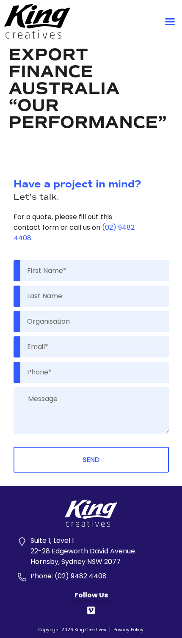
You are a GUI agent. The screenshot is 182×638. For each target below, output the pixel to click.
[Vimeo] (91, 610)
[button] (170, 22)
